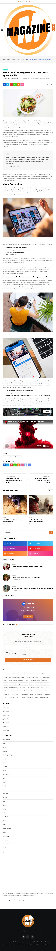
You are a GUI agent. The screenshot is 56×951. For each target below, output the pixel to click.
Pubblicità (5, 817)
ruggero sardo (24, 694)
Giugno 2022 (6, 711)
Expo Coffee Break (22, 684)
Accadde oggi (6, 739)
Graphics (5, 782)
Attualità (5, 751)
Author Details (33, 931)
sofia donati (47, 694)
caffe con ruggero (44, 677)
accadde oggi (7, 674)
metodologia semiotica (33, 687)
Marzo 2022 (6, 723)
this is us (30, 697)
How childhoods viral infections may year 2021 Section (14, 480)
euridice (5, 684)
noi (12, 690)
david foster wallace (35, 680)
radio (46, 690)
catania (5, 680)
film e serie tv (6, 774)
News (4, 809)
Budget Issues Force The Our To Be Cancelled (26, 577)
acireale (22, 674)
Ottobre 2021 (6, 730)
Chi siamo (16, 931)
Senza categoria (7, 828)
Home (10, 931)
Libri (4, 790)
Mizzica (5, 797)
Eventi (4, 762)
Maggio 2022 (6, 715)
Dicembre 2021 (6, 726)
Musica (4, 805)
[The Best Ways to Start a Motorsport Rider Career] (6, 566)
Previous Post (11, 476)
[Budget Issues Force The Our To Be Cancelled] (6, 577)
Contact (47, 931)
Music (5, 456)
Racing (30, 517)
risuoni (17, 694)
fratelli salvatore (44, 684)
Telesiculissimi (6, 844)
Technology (17, 456)
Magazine (5, 793)
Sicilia (31, 694)
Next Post (46, 476)
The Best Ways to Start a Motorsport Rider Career (27, 566)
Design (4, 759)
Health (5, 687)
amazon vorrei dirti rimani (41, 674)
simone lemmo (38, 694)
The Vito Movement (21, 697)
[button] (49, 490)
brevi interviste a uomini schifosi (16, 677)
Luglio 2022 (6, 707)
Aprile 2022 (6, 719)
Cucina (26, 680)
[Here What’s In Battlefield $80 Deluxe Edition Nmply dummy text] (6, 588)
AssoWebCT (49, 944)
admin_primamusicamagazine (11, 78)
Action (4, 743)
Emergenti (44, 680)
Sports (4, 517)
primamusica (40, 690)
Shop (41, 931)
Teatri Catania (6, 836)
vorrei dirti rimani (44, 697)
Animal (5, 677)
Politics (11, 456)
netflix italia (6, 690)
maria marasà (22, 687)
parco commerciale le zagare (22, 690)
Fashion (14, 564)
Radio (4, 824)
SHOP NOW (28, 616)
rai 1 (13, 694)
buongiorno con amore (32, 677)
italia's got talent (13, 687)
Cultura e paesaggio (8, 755)
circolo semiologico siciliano (16, 680)
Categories (24, 931)
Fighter (4, 770)
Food (37, 684)
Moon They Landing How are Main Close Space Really (42, 480)
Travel (36, 697)
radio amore (6, 694)
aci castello (15, 674)
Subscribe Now (28, 659)
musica (47, 687)
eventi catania (12, 684)
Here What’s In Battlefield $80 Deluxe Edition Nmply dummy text (32, 588)
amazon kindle (29, 674)
